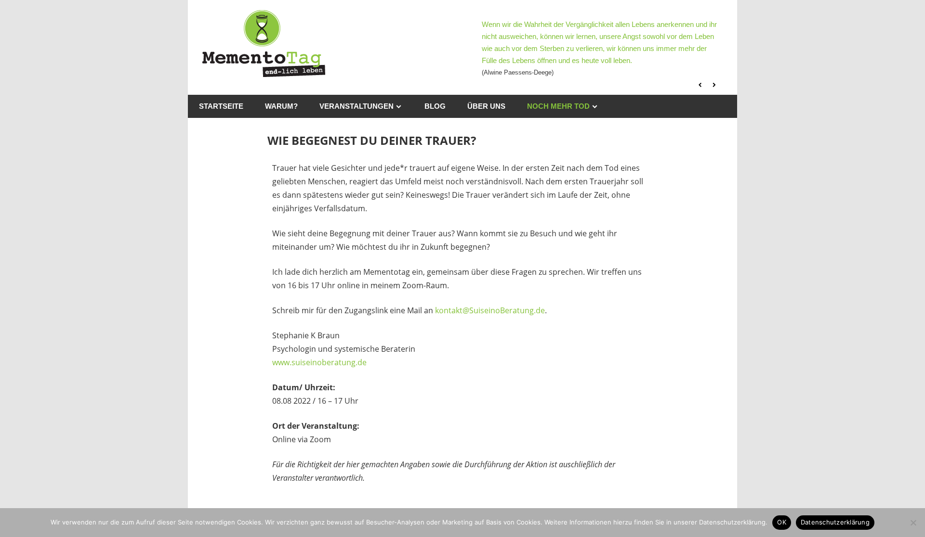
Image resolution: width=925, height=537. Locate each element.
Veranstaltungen (356, 106)
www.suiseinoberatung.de (319, 362)
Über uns (486, 106)
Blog (435, 106)
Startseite (221, 106)
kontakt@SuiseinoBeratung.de (490, 310)
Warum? (281, 106)
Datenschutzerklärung (835, 522)
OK (781, 522)
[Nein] (913, 522)
